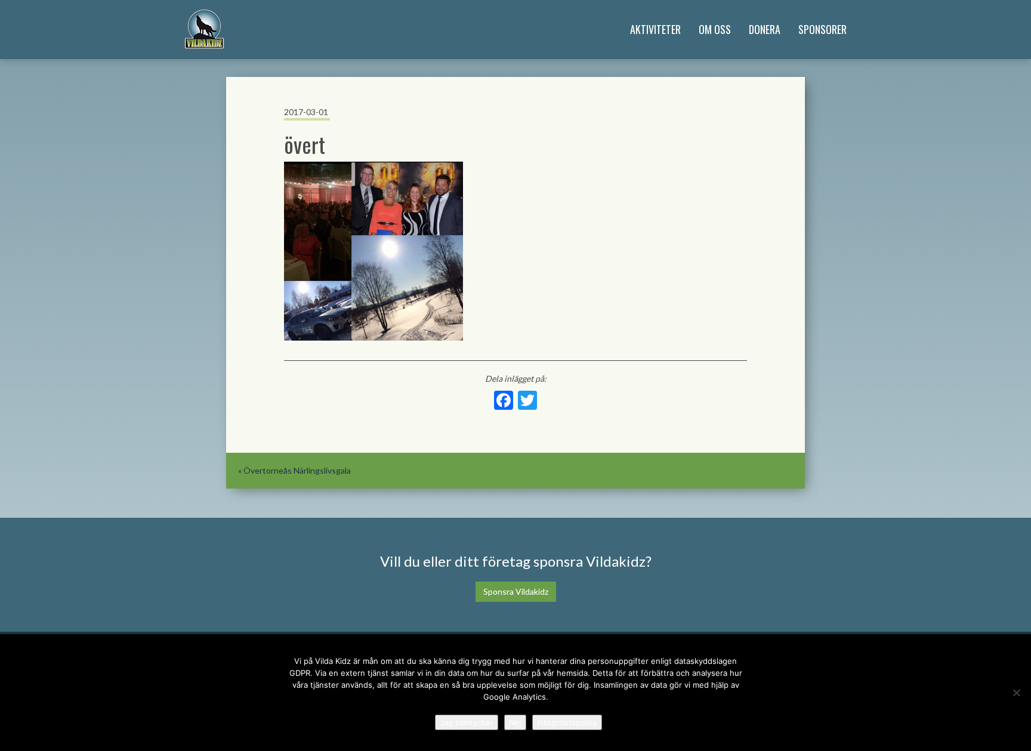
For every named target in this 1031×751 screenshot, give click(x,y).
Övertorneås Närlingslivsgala (297, 470)
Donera (764, 29)
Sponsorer (822, 29)
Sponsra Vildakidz (515, 591)
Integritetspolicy (567, 722)
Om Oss (715, 29)
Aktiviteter (655, 29)
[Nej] (1016, 693)
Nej (515, 722)
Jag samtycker (466, 722)
